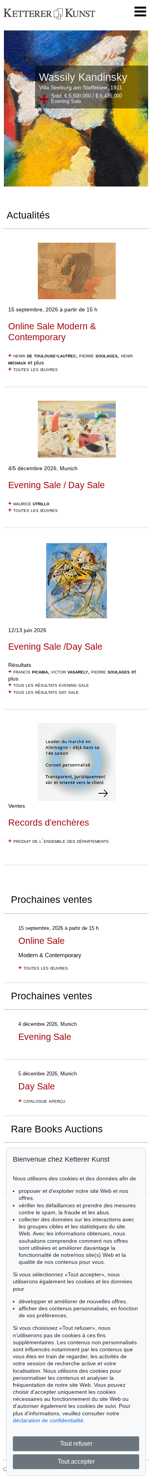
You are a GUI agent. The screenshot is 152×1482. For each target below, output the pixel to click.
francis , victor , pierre (69, 671)
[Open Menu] (140, 11)
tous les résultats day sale (43, 692)
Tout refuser (76, 1443)
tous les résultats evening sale (48, 685)
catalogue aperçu (41, 1101)
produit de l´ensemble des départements (58, 841)
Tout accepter (76, 1461)
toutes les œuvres (33, 369)
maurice (28, 503)
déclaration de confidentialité (48, 1420)
